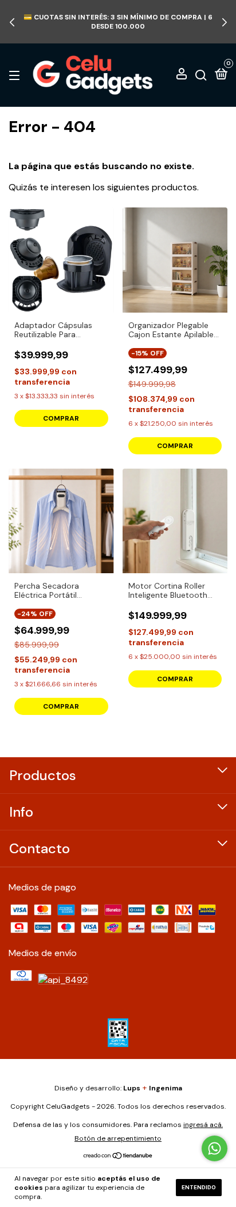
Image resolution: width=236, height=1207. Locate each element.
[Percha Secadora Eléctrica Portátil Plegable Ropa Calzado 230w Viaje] (61, 521)
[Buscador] (201, 75)
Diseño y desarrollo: (97, 1088)
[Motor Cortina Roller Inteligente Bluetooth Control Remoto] (175, 521)
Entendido (199, 1187)
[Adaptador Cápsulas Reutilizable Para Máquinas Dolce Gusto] (61, 260)
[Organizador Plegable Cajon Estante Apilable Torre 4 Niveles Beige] (175, 260)
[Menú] (16, 75)
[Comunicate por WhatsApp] (214, 1148)
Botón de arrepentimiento (118, 1138)
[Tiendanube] (118, 1156)
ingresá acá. (203, 1124)
